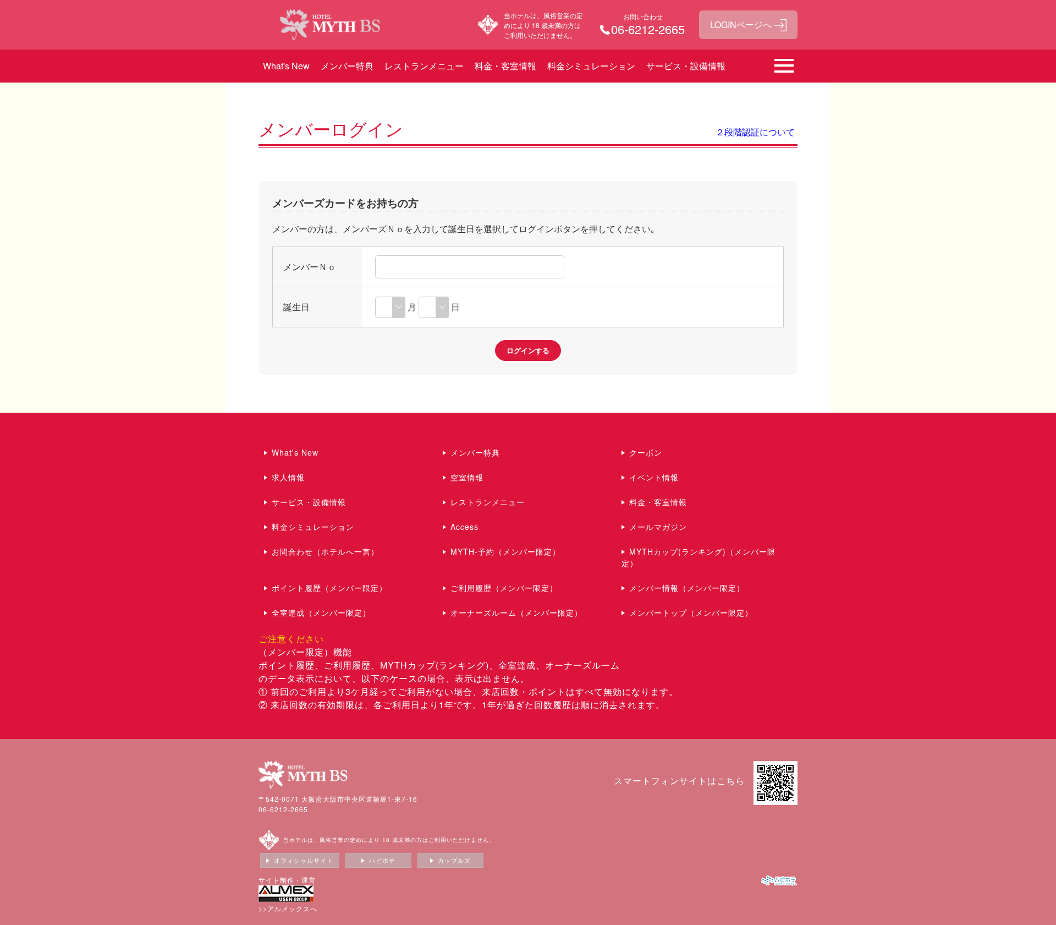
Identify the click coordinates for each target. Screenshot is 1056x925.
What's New (286, 65)
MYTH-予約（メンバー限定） (505, 551)
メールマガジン (658, 526)
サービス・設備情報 (685, 65)
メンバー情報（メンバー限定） (687, 587)
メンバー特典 (347, 65)
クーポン (645, 452)
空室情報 (466, 477)
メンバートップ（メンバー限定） (691, 612)
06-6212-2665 (283, 809)
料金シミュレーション (591, 65)
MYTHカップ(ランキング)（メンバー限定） (699, 557)
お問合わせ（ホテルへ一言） (325, 551)
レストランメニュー (424, 65)
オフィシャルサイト (303, 860)
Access (464, 526)
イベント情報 (654, 477)
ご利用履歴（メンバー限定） (504, 587)
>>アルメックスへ (287, 908)
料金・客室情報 (505, 65)
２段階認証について (755, 131)
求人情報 (288, 477)
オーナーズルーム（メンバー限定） (516, 612)
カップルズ (454, 860)
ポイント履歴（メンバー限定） (329, 587)
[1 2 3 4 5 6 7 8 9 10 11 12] (390, 306)
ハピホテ (382, 860)
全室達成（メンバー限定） (321, 612)
